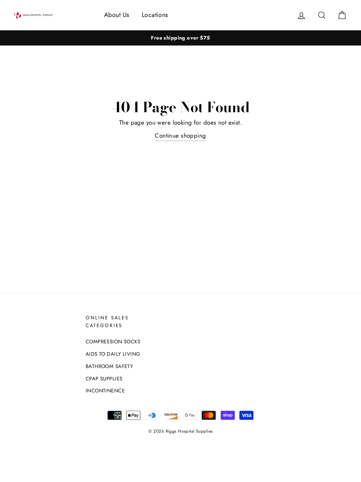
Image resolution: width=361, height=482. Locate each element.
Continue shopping (180, 135)
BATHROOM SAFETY (109, 366)
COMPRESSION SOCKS (113, 341)
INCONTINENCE (105, 390)
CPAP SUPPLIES (104, 378)
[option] (180, 38)
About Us (116, 14)
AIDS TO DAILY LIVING (113, 353)
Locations (155, 14)
